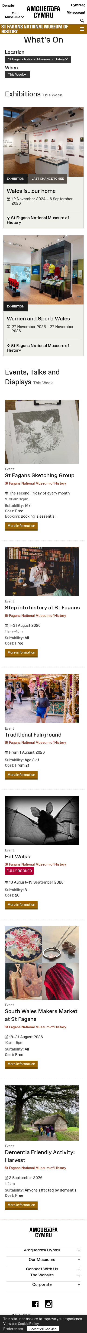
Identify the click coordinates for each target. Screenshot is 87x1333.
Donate (8, 5)
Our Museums (13, 15)
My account (76, 12)
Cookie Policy (28, 1324)
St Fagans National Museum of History (34, 29)
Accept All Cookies (42, 1329)
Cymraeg (78, 5)
